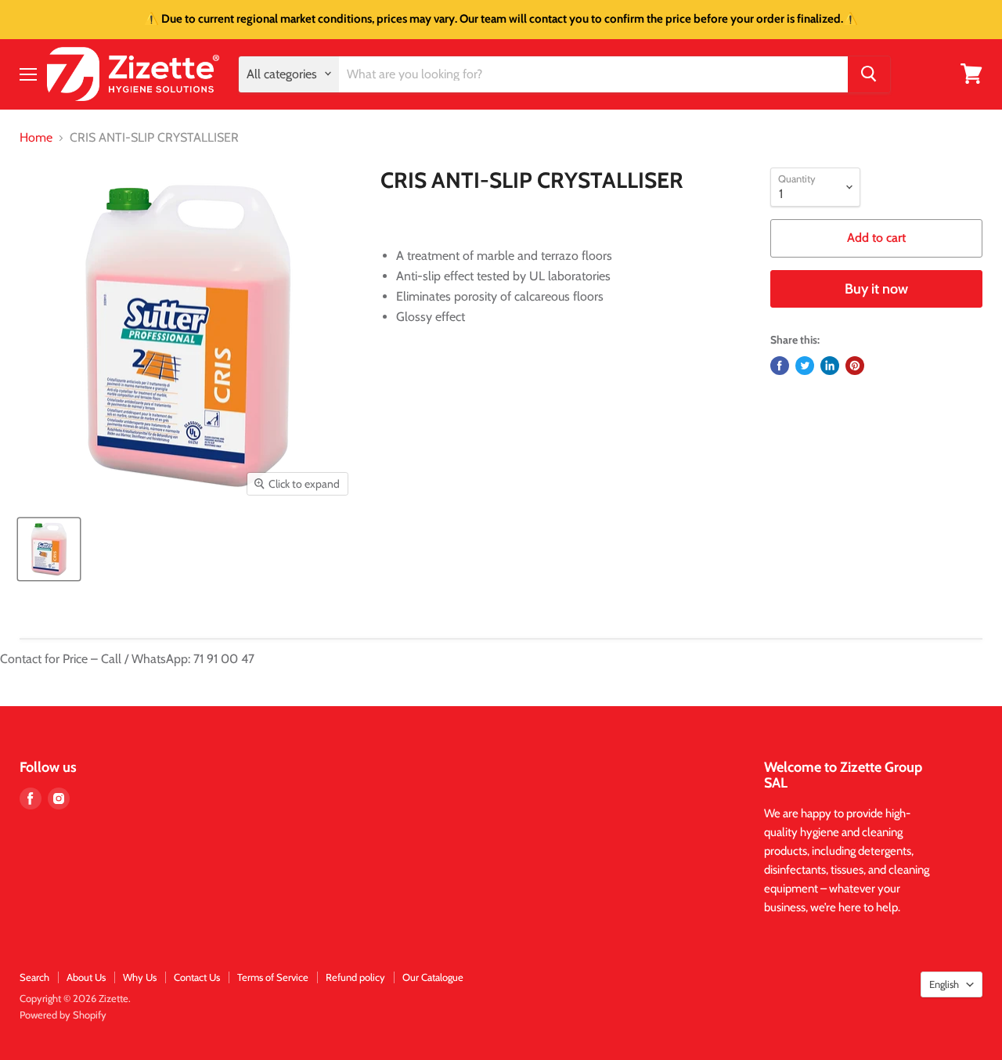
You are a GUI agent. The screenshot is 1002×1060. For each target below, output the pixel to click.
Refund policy (355, 977)
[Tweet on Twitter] (804, 365)
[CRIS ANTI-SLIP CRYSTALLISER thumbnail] (49, 549)
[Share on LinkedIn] (829, 365)
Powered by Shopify (63, 1014)
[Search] (869, 74)
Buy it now (876, 288)
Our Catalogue (432, 977)
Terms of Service (272, 977)
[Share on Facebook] (779, 365)
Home (36, 138)
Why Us (140, 977)
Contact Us (197, 977)
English (944, 984)
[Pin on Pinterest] (854, 365)
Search (34, 977)
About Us (86, 977)
